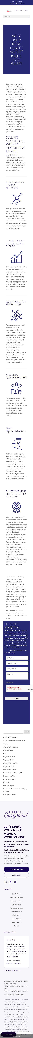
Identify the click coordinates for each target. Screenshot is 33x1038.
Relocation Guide (16, 911)
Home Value (16, 875)
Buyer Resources (9, 757)
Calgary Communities (10, 763)
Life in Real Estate (9, 779)
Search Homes (16, 894)
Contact (16, 926)
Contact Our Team (16, 869)
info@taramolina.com (20, 991)
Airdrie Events (8, 750)
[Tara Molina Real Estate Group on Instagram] (6, 882)
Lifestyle (6, 783)
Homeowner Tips (9, 776)
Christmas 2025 (8, 766)
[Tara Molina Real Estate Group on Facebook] (10, 882)
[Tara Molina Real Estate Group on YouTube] (15, 882)
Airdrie (5, 744)
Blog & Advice (16, 915)
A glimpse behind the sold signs (14, 741)
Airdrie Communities (10, 747)
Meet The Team (16, 922)
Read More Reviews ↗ (12, 970)
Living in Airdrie (8, 786)
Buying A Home (8, 760)
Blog (4, 754)
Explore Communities (16, 908)
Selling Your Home (9, 795)
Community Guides (10, 770)
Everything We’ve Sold (17, 897)
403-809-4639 (16, 2)
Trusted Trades (16, 919)
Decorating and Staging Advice (13, 773)
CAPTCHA (9, 683)
